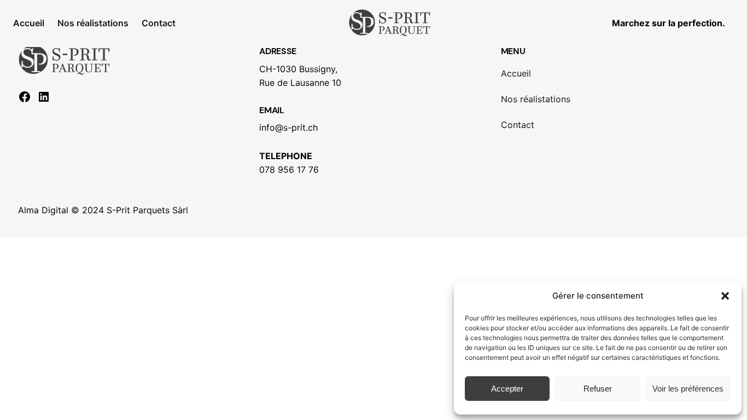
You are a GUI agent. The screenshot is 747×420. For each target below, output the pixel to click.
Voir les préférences (687, 388)
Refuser (597, 388)
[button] (725, 295)
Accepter (507, 388)
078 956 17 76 (289, 169)
